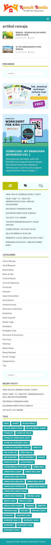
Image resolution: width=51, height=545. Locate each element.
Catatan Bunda (9, 278)
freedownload (26, 452)
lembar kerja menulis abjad (15, 491)
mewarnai (30, 506)
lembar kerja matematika (14, 486)
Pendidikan (7, 326)
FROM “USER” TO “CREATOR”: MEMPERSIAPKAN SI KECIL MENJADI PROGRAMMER (20, 202)
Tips (4, 366)
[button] (47, 18)
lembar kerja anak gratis (14, 477)
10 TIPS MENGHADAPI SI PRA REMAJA (28, 48)
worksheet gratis (31, 520)
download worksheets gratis (16, 447)
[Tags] (25, 185)
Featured (6, 292)
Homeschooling (9, 305)
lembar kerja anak (33, 472)
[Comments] (40, 185)
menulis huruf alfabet (13, 506)
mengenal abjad (33, 496)
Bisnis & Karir (8, 274)
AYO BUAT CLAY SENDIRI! (16, 218)
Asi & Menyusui (9, 265)
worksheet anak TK (12, 520)
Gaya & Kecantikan (11, 296)
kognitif (41, 457)
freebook (37, 447)
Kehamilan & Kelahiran (12, 309)
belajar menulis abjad (13, 428)
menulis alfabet (25, 501)
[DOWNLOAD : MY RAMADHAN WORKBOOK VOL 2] (25, 130)
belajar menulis (29, 423)
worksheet (8, 515)
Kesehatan (7, 313)
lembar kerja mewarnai (13, 496)
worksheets (9, 525)
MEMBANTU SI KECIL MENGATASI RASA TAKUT (25, 238)
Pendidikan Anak (9, 331)
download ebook (24, 433)
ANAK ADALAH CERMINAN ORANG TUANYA (23, 194)
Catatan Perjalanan (11, 283)
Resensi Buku (8, 348)
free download (10, 452)
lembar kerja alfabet (13, 472)
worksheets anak (25, 525)
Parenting (42, 506)
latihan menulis (26, 462)
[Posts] (10, 185)
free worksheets (27, 457)
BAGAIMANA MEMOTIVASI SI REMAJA (21, 213)
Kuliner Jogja (8, 322)
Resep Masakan (9, 352)
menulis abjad (10, 501)
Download (7, 287)
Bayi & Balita (8, 270)
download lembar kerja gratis (17, 438)
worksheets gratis (12, 530)
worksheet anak (23, 515)
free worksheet (10, 457)
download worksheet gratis (16, 443)
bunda (32, 38)
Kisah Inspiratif (9, 318)
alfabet (15, 423)
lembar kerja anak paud (14, 481)
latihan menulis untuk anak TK (17, 467)
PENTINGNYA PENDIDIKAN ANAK (19, 209)
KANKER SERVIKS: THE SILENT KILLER (21, 229)
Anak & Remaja (9, 261)
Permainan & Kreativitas (13, 335)
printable (24, 511)
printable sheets (39, 511)
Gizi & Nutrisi (8, 300)
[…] (36, 171)
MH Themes (41, 542)
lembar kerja (38, 467)
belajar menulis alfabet (36, 428)
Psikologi (6, 344)
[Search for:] (25, 73)
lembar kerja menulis (37, 486)
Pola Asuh (7, 339)
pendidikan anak (10, 511)
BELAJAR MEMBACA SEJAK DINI (18, 233)
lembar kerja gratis (35, 481)
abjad (6, 423)
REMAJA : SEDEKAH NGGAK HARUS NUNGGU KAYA (31, 33)
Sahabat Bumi (9, 361)
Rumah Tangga (9, 357)
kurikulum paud (10, 462)
